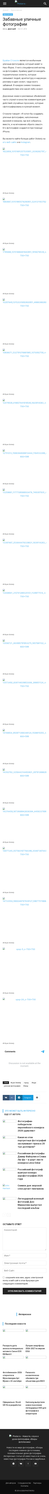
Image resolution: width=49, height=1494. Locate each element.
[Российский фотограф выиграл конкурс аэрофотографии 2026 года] (9, 1172)
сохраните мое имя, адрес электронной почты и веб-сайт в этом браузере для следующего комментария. (23, 1280)
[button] (4, 3)
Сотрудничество (24, 1483)
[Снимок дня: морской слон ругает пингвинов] (9, 1188)
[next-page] (8, 1215)
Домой (5, 10)
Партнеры (37, 1483)
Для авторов (11, 1483)
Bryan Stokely (16, 1083)
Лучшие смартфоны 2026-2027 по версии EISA (35, 1348)
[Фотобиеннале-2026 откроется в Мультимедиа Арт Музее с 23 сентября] (13, 1363)
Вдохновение (16, 10)
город (26, 1083)
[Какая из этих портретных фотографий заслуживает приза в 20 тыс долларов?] (9, 1140)
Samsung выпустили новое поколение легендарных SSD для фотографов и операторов (36, 1408)
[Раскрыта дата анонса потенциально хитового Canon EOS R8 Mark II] (13, 1336)
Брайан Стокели (11, 60)
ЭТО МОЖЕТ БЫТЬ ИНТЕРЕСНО (20, 1111)
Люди (34, 1083)
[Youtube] (35, 1463)
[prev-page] (4, 1215)
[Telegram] (13, 1463)
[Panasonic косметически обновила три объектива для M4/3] (36, 1363)
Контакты (24, 1486)
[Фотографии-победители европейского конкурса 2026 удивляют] (9, 1124)
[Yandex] (28, 1463)
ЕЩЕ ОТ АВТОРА (12, 1114)
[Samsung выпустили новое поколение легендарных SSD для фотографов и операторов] (36, 1393)
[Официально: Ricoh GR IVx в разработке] (13, 1393)
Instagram (25, 142)
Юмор (25, 1086)
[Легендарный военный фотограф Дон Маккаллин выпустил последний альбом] (9, 1202)
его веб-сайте (10, 142)
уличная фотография (12, 1086)
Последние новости (15, 1323)
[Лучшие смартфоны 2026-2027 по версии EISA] (36, 1336)
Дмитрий (12, 29)
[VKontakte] (21, 1463)
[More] (37, 1097)
